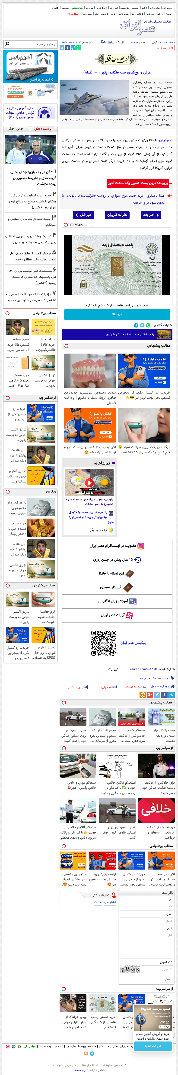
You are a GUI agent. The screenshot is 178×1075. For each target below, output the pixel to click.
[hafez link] (117, 59)
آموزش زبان (73, 14)
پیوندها (82, 1046)
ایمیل (169, 914)
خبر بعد (148, 215)
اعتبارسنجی (110, 902)
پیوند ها (89, 8)
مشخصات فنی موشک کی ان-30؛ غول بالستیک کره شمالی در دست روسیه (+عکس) (32, 277)
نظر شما (167, 893)
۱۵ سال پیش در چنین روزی (113, 560)
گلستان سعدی (110, 587)
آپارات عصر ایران (113, 615)
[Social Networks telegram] (136, 325)
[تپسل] (66, 225)
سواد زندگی (77, 8)
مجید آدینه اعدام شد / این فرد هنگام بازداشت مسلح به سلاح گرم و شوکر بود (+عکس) (32, 201)
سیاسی (65, 8)
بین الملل (150, 14)
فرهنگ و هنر (137, 14)
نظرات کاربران (117, 215)
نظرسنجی (125, 8)
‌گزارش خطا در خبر (164, 48)
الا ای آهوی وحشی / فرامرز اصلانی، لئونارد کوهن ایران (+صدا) (20, 113)
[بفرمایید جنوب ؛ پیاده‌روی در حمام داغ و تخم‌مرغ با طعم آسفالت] (89, 482)
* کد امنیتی (166, 962)
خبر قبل (86, 215)
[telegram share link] (73, 47)
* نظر (169, 929)
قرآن (113, 14)
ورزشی (160, 14)
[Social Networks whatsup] (148, 325)
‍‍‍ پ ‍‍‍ (118, 41)
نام (170, 900)
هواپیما (142, 679)
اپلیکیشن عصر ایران (134, 643)
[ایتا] (143, 695)
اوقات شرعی (101, 8)
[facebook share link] (67, 47)
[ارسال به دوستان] (105, 42)
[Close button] (170, 1001)
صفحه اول (167, 8)
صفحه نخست (168, 42)
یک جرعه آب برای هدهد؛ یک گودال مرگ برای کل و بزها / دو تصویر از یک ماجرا (91, 517)
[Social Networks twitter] (142, 325)
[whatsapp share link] (78, 47)
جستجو (135, 8)
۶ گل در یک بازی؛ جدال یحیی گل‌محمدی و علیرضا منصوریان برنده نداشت (33, 178)
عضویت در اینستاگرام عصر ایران (113, 546)
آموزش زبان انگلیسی (113, 601)
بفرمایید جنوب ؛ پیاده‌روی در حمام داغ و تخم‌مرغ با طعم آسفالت (89, 502)
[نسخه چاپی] (102, 42)
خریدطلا (117, 314)
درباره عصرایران (128, 1046)
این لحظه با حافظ (111, 574)
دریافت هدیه (153, 1046)
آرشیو (144, 8)
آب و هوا (114, 8)
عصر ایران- (165, 140)
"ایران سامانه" (80, 1070)
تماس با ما (155, 8)
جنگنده (153, 679)
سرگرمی (155, 42)
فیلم (97, 14)
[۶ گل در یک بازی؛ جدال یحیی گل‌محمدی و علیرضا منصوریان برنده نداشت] (30, 150)
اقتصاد (55, 8)
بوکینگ (98, 902)
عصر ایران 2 (86, 14)
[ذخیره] (109, 42)
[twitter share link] (62, 47)
